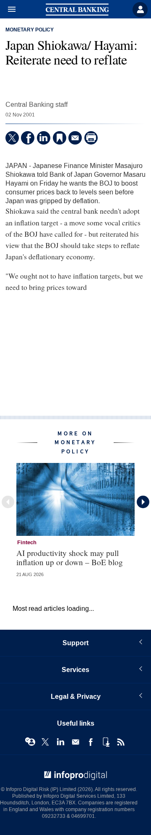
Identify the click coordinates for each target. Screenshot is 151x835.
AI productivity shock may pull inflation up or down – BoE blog (69, 557)
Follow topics (30, 742)
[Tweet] (12, 138)
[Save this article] (59, 138)
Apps (106, 742)
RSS (121, 742)
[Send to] (75, 138)
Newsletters (75, 742)
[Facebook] (27, 138)
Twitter (45, 742)
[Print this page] (91, 138)
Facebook (91, 742)
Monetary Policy (29, 30)
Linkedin (60, 742)
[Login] (140, 9)
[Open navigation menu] (8, 10)
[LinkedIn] (43, 138)
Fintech (26, 542)
